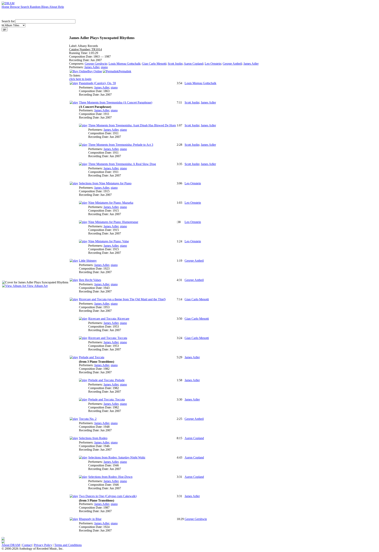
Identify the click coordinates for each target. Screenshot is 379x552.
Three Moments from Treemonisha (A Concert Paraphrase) (115, 102)
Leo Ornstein (213, 63)
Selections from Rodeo (93, 438)
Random (35, 6)
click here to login (80, 79)
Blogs (45, 6)
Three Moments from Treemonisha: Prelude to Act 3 (120, 144)
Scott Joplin (175, 63)
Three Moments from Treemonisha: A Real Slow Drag (122, 164)
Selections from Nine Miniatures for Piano (105, 183)
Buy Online (94, 71)
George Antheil (232, 63)
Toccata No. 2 (88, 418)
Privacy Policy (43, 545)
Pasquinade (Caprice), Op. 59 (97, 83)
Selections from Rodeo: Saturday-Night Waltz (116, 457)
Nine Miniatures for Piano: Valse (108, 241)
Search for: (8, 21)
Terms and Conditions (68, 545)
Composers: (77, 63)
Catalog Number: (80, 49)
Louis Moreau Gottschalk (124, 63)
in (3, 25)
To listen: (75, 75)
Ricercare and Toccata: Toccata (107, 338)
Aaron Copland (193, 63)
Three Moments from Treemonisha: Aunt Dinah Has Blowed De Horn (132, 125)
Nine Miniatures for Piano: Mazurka (110, 202)
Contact (27, 545)
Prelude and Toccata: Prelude (106, 380)
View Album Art (37, 286)
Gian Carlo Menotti (154, 63)
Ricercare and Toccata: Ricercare (108, 318)
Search (25, 6)
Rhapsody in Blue (90, 519)
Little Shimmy (88, 260)
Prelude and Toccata (91, 357)
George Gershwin (96, 63)
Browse (15, 6)
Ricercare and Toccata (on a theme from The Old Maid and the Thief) (122, 299)
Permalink (125, 71)
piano (104, 67)
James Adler (251, 63)
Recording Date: (79, 60)
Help (61, 6)
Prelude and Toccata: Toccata (106, 399)
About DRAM (11, 545)
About (53, 6)
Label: (73, 46)
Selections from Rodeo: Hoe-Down (110, 476)
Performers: (76, 67)
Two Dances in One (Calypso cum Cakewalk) (108, 496)
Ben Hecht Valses (90, 280)
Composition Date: (81, 56)
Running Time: (79, 53)
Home (6, 6)
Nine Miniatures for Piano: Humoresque (113, 222)
